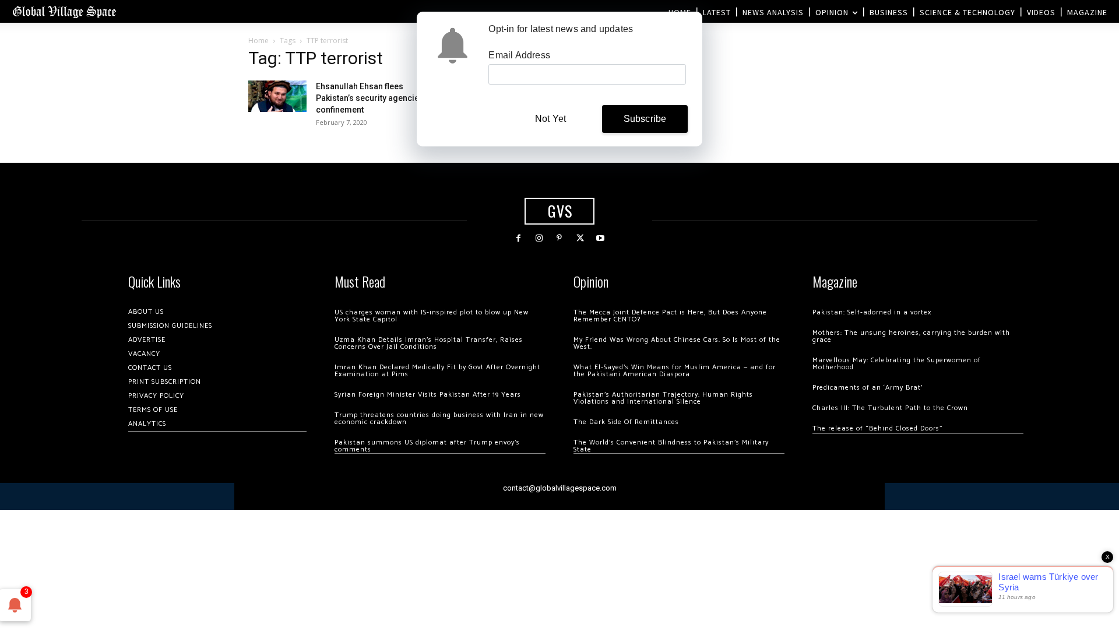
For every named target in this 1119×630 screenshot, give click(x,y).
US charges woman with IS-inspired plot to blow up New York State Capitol (432, 316)
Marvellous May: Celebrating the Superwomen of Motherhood (896, 364)
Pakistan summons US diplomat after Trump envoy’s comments (427, 446)
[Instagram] (539, 238)
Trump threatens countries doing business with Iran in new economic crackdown (439, 419)
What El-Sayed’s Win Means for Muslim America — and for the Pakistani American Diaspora (674, 371)
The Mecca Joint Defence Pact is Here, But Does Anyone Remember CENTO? (670, 316)
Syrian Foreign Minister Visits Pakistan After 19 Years (428, 394)
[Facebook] (518, 238)
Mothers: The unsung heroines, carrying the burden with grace (911, 336)
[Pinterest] (559, 238)
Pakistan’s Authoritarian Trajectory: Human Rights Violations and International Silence (663, 398)
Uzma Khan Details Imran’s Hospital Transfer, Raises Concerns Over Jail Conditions (429, 343)
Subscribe (645, 119)
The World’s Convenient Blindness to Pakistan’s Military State (671, 446)
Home (258, 41)
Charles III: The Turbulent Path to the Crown (890, 408)
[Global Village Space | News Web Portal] (64, 11)
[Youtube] (600, 238)
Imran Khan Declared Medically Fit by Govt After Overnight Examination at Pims (437, 371)
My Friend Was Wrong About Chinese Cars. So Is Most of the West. (676, 343)
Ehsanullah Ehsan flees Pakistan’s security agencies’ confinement (370, 98)
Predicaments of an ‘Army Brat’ (867, 387)
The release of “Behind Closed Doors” (877, 428)
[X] (580, 238)
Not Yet (550, 119)
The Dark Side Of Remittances (626, 422)
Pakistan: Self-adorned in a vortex (871, 312)
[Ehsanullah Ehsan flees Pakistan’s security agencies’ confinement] (277, 95)
